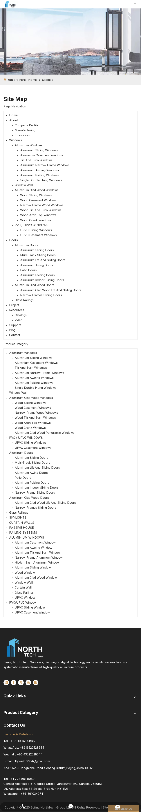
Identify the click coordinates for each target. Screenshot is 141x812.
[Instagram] (35, 682)
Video (18, 320)
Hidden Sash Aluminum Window (37, 562)
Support (15, 325)
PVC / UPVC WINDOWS (31, 225)
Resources (16, 310)
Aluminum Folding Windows (39, 175)
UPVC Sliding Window (30, 607)
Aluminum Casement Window (35, 542)
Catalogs (21, 315)
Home (13, 115)
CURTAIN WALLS (21, 522)
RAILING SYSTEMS (23, 532)
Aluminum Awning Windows (39, 170)
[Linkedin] (6, 682)
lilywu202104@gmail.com (32, 761)
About (13, 120)
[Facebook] (13, 682)
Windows (15, 140)
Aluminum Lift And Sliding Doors (42, 260)
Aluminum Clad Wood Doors (34, 285)
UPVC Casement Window (32, 612)
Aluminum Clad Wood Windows (36, 190)
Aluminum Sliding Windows (39, 150)
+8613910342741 (32, 793)
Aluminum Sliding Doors (37, 250)
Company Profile (26, 125)
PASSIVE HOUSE (21, 527)
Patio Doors (28, 270)
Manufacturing (25, 130)
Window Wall (24, 185)
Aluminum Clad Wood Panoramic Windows (44, 432)
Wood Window (25, 572)
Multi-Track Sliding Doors (38, 255)
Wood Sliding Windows (36, 195)
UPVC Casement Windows (38, 235)
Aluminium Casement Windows (41, 155)
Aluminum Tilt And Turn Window (37, 552)
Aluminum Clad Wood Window (36, 577)
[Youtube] (28, 682)
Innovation (22, 135)
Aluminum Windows (28, 145)
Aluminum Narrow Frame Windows (45, 165)
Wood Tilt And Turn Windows (40, 210)
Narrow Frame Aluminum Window (39, 557)
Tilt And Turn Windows (36, 160)
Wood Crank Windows (35, 220)
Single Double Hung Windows (41, 180)
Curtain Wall (23, 587)
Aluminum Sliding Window (33, 567)
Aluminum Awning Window (33, 547)
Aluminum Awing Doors (36, 265)
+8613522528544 (32, 747)
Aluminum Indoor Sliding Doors (42, 280)
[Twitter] (21, 682)
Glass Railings (24, 300)
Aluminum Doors (26, 245)
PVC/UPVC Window (23, 602)
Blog (12, 330)
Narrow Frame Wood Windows (42, 205)
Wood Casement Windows (38, 200)
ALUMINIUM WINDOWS (26, 537)
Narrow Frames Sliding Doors (41, 295)
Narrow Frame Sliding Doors (35, 492)
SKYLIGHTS (17, 517)
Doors (13, 240)
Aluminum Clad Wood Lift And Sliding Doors (50, 290)
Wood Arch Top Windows (38, 215)
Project (14, 305)
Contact (14, 335)
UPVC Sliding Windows (36, 230)
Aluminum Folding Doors (37, 275)
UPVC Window (25, 597)
